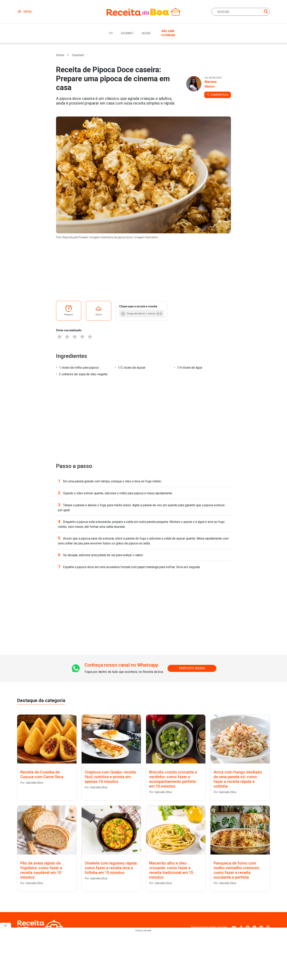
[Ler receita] (123, 314)
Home (60, 55)
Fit (111, 33)
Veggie (146, 33)
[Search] (266, 12)
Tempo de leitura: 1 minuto (141, 313)
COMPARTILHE (219, 94)
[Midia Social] (234, 927)
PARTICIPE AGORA (192, 668)
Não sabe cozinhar (168, 33)
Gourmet (127, 33)
